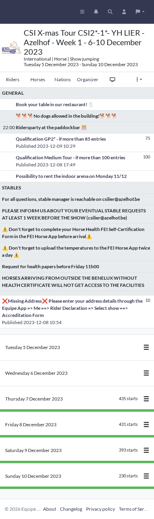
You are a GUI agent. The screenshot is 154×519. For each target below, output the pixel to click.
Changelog (71, 509)
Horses (37, 79)
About (49, 509)
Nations (62, 79)
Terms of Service (135, 509)
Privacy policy (100, 509)
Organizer (87, 79)
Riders (12, 79)
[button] (140, 12)
